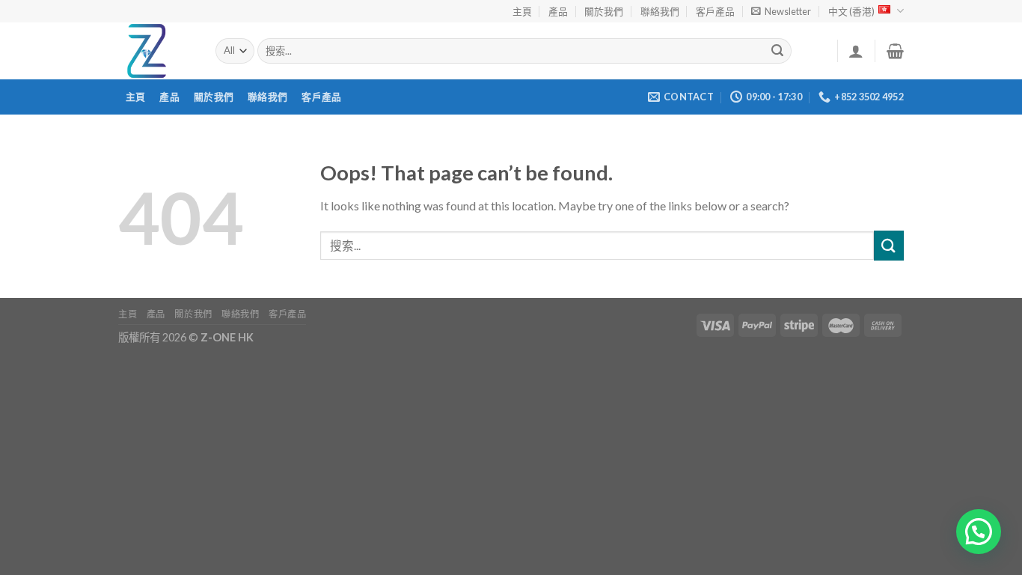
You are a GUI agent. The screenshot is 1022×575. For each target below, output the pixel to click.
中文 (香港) (851, 11)
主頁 (522, 11)
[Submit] (778, 51)
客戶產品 (715, 11)
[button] (978, 531)
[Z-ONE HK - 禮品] (155, 50)
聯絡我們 (659, 11)
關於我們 (603, 11)
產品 (558, 11)
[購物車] (895, 50)
